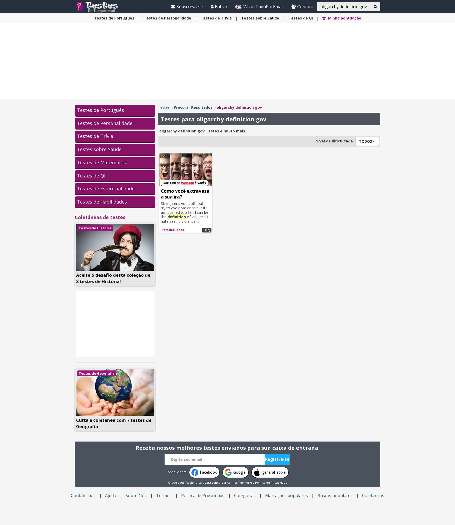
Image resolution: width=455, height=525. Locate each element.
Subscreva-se (189, 6)
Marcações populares (286, 495)
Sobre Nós (136, 495)
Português (114, 18)
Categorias (245, 495)
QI (301, 18)
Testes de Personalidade (104, 123)
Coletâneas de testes (100, 217)
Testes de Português (100, 110)
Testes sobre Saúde (99, 149)
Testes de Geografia (97, 373)
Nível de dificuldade (334, 140)
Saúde (260, 18)
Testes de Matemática (102, 162)
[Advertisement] (227, 61)
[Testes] (101, 6)
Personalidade (167, 18)
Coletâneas (373, 495)
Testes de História (95, 228)
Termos (243, 482)
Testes (164, 107)
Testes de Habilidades (102, 202)
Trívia (216, 18)
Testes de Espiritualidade (106, 188)
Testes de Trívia (95, 136)
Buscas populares (335, 495)
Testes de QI (91, 175)
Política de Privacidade (271, 482)
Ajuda (110, 495)
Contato (305, 6)
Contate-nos (83, 495)
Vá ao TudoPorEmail (263, 6)
